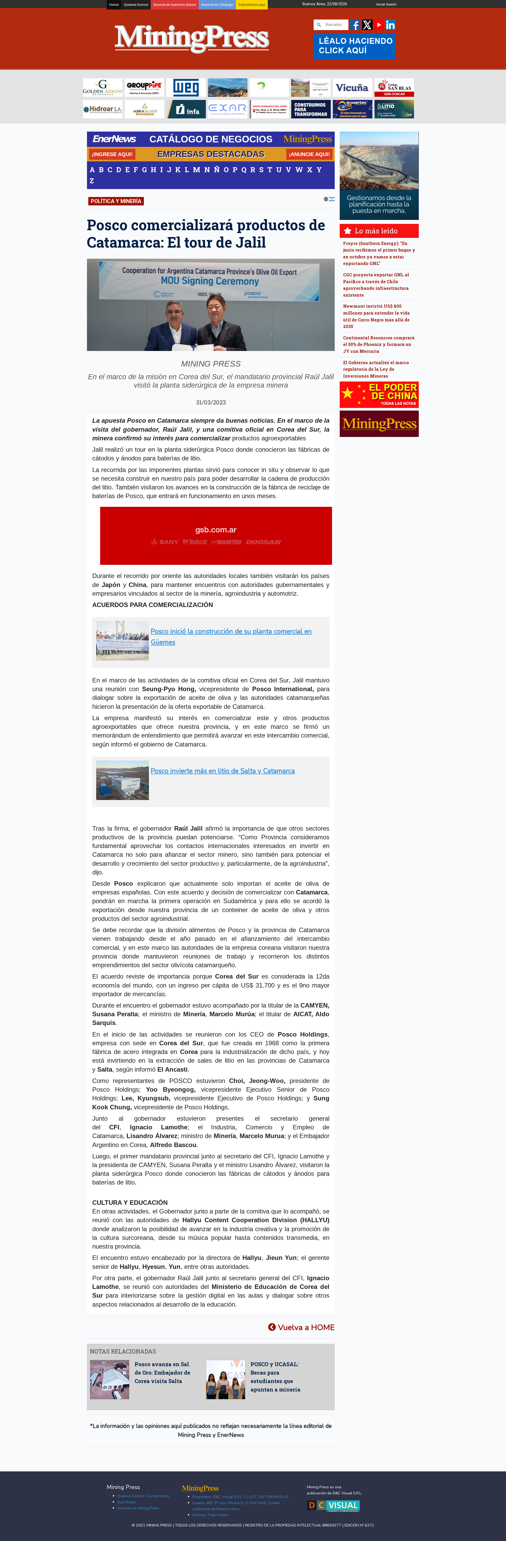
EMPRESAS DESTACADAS (210, 154)
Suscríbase (126, 1502)
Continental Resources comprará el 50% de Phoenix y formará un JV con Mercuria (379, 344)
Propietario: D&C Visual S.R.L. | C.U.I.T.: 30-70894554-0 (240, 1496)
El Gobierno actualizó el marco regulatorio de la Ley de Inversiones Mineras (376, 369)
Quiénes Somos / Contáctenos (143, 1496)
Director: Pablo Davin (210, 1515)
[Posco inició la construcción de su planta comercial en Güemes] (209, 658)
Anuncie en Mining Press (138, 1508)
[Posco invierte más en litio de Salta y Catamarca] (209, 797)
